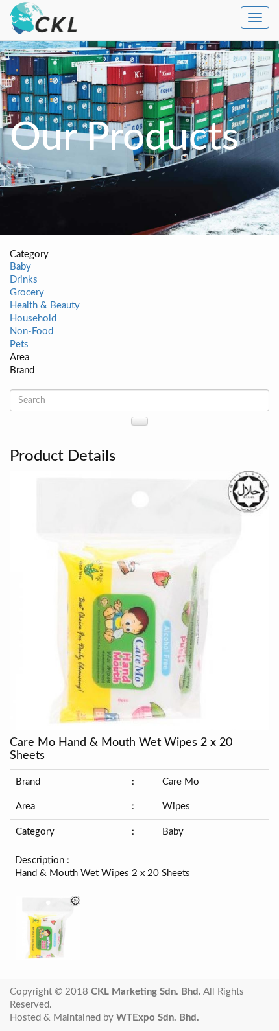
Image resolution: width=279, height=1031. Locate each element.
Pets (19, 344)
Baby (20, 267)
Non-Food (31, 331)
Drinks (24, 279)
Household (33, 318)
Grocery (27, 292)
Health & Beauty (45, 305)
